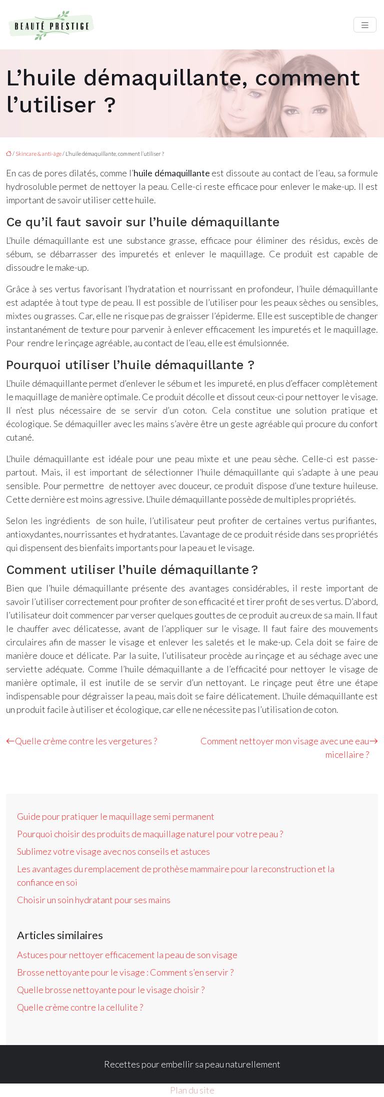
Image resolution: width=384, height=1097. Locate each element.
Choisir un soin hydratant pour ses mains (93, 899)
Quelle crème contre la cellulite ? (80, 1007)
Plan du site (192, 1090)
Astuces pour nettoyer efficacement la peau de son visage (127, 954)
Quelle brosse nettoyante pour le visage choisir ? (110, 989)
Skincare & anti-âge (39, 153)
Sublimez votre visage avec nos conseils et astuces (113, 851)
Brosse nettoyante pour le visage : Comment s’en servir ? (125, 972)
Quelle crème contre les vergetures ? (86, 740)
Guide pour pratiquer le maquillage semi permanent (115, 816)
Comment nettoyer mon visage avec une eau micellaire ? (284, 747)
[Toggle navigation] (365, 24)
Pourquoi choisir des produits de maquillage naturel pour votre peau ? (150, 833)
